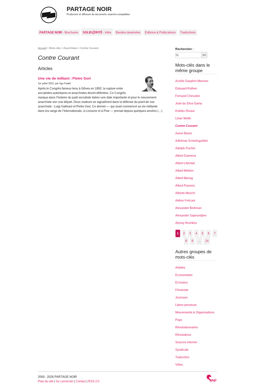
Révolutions (183, 334)
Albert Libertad (185, 163)
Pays (178, 319)
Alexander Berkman (188, 208)
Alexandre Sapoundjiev (190, 215)
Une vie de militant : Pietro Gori (64, 78)
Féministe (181, 290)
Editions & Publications (160, 32)
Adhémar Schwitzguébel (191, 140)
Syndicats (181, 349)
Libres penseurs (186, 304)
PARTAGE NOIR (89, 9)
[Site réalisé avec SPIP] (211, 379)
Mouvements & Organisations (194, 312)
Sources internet (186, 342)
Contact (81, 381)
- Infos (97, 32)
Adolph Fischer (185, 148)
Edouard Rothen (186, 88)
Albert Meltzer (184, 170)
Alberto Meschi (185, 193)
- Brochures (58, 32)
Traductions (188, 32)
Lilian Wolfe (183, 118)
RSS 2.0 (93, 381)
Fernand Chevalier (187, 95)
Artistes (180, 267)
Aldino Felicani (185, 200)
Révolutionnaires (186, 327)
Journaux (181, 297)
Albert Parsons (185, 185)
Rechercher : (184, 49)
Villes (179, 364)
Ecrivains (181, 282)
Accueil (42, 48)
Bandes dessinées (128, 32)
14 (207, 240)
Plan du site (46, 381)
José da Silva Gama (188, 103)
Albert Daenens (185, 155)
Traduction (182, 357)
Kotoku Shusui (185, 110)
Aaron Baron (183, 133)
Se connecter (64, 381)
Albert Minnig (184, 178)
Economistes (183, 275)
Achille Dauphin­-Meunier (191, 81)
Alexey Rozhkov (186, 222)
